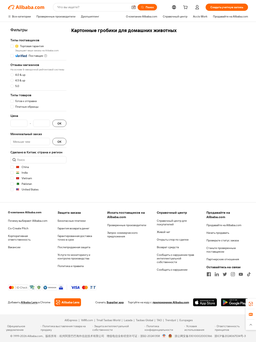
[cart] (186, 7)
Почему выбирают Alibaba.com (27, 220)
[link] (251, 304)
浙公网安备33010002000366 (193, 336)
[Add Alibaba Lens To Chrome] (67, 302)
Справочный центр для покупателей (172, 222)
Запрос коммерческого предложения (122, 234)
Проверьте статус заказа (222, 240)
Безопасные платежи (72, 220)
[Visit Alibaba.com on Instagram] (232, 274)
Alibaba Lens (29, 302)
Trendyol (170, 320)
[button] (133, 7)
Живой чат (163, 232)
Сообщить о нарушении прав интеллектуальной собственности (175, 258)
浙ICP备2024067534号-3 (230, 336)
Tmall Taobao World (108, 320)
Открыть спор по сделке (173, 239)
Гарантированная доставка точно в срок (75, 237)
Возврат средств (168, 247)
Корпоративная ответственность (19, 237)
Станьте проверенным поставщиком (221, 249)
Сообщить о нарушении (172, 269)
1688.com (87, 320)
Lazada (128, 320)
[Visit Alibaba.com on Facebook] (208, 274)
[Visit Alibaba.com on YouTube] (240, 274)
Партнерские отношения (222, 259)
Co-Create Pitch (18, 228)
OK (59, 123)
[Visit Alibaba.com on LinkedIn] (216, 274)
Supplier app (115, 302)
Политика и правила (71, 266)
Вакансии (14, 247)
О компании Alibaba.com (24, 212)
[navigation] (38, 110)
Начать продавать (217, 232)
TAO (159, 320)
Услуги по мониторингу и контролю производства (74, 256)
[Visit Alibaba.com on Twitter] (224, 274)
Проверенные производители (126, 225)
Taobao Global (144, 320)
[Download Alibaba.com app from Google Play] (234, 302)
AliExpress (71, 320)
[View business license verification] (164, 336)
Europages (186, 320)
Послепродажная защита (74, 247)
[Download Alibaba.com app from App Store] (205, 302)
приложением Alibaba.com (171, 302)
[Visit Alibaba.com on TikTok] (248, 274)
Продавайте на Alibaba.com (223, 225)
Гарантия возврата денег (73, 228)
